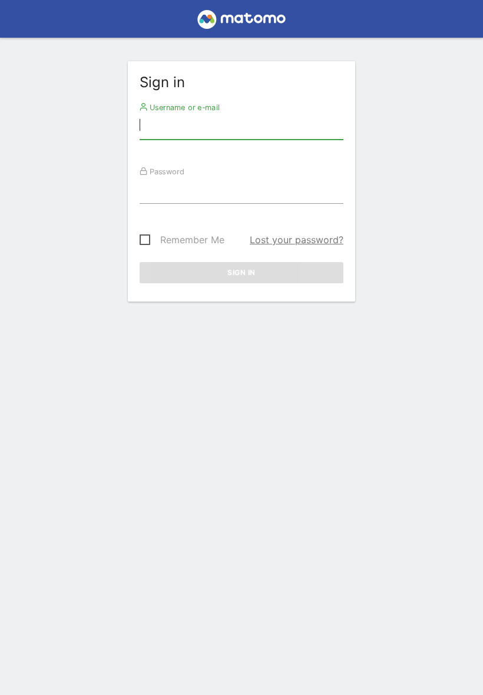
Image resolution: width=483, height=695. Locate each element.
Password (165, 171)
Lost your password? (296, 240)
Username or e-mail (183, 107)
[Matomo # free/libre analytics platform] (241, 22)
